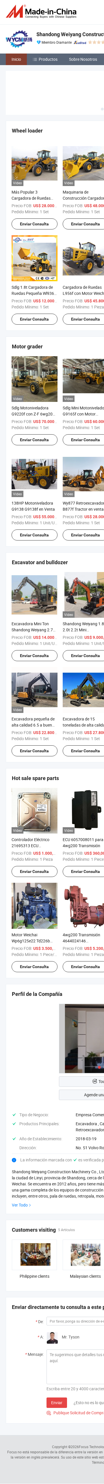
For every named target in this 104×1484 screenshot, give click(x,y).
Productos (48, 59)
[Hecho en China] (42, 11)
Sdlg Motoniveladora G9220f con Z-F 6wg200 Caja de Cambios (33, 414)
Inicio (16, 59)
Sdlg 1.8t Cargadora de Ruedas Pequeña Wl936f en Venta (33, 293)
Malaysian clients (85, 1276)
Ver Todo (20, 1205)
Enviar (56, 1402)
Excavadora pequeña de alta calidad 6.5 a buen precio (33, 725)
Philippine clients (34, 1276)
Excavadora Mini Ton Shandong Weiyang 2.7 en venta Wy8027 (32, 630)
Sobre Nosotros (83, 59)
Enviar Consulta (34, 224)
